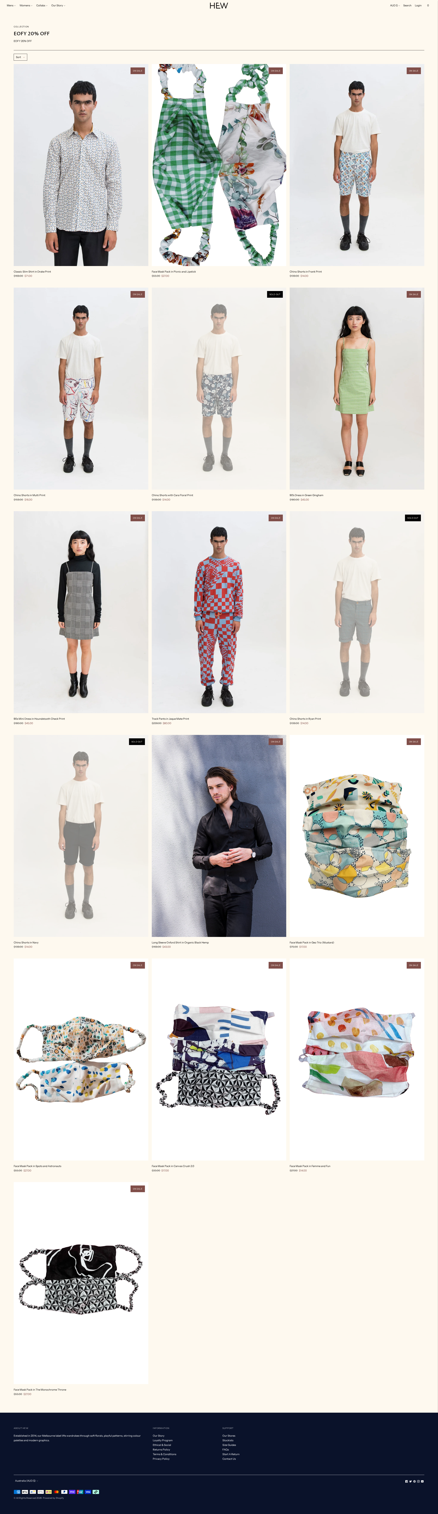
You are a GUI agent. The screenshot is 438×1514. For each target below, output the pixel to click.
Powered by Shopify (53, 1498)
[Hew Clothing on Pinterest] (414, 1481)
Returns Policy (161, 1449)
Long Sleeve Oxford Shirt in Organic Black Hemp (180, 942)
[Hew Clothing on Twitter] (410, 1481)
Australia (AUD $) (25, 1480)
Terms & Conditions (164, 1454)
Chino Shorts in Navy (26, 942)
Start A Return (231, 1454)
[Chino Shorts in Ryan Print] (357, 612)
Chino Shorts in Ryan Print (305, 718)
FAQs (225, 1449)
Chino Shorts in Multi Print (29, 495)
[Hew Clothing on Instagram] (418, 1481)
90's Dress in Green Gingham (306, 495)
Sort (18, 57)
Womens (25, 5)
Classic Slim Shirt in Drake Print (32, 271)
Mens (10, 5)
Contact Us (229, 1458)
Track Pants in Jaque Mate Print (170, 718)
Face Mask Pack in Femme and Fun (310, 1166)
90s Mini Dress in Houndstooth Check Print (39, 718)
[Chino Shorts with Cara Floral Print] (219, 389)
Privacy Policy (161, 1458)
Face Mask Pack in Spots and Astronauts (37, 1166)
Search (407, 5)
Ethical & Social (162, 1445)
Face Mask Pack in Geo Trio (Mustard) (312, 942)
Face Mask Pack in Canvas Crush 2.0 (173, 1166)
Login (418, 5)
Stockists (227, 1440)
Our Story (57, 5)
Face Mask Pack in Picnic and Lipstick (174, 271)
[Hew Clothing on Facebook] (406, 1481)
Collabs (40, 5)
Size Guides (229, 1445)
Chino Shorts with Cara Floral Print (172, 495)
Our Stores (228, 1435)
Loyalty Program (163, 1440)
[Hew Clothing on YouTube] (422, 1481)
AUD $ (394, 5)
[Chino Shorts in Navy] (81, 836)
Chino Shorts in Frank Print (306, 271)
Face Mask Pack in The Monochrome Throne (40, 1389)
